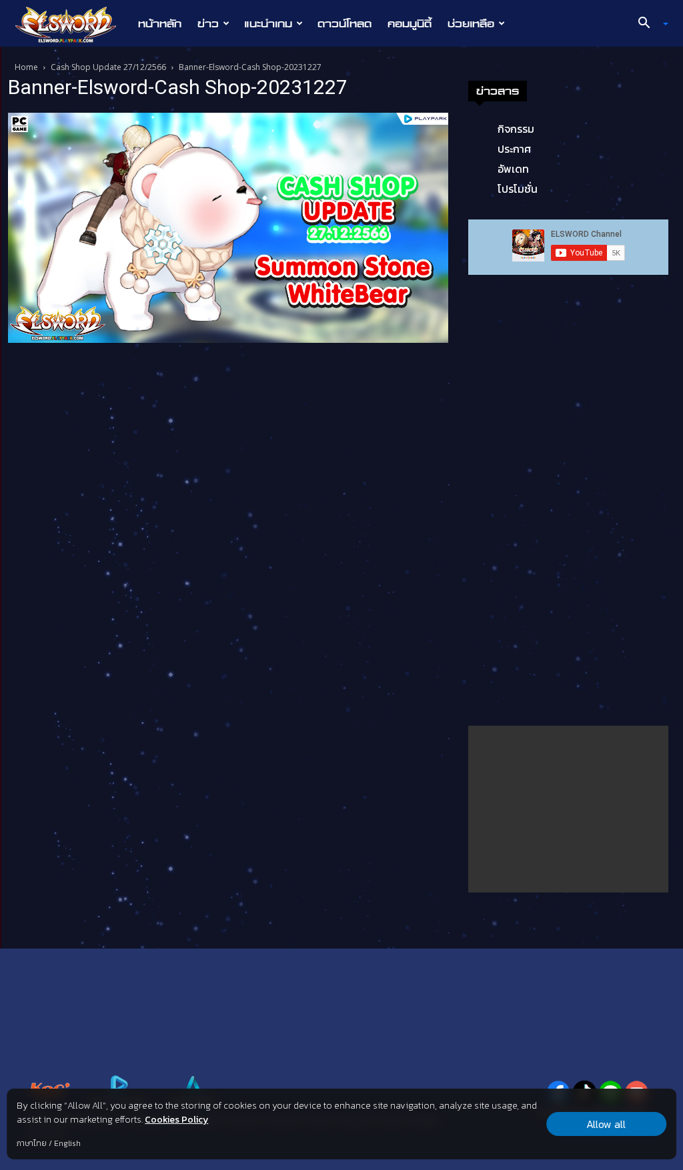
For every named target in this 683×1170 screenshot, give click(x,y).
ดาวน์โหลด (344, 23)
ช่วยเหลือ (471, 23)
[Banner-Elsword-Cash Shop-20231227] (228, 226)
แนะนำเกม (268, 23)
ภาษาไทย (32, 1143)
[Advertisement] (568, 809)
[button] (648, 24)
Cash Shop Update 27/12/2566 (108, 67)
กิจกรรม (516, 129)
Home (26, 67)
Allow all (606, 1124)
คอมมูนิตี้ (410, 23)
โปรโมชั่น (518, 189)
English (67, 1143)
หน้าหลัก (159, 23)
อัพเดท (513, 169)
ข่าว (208, 23)
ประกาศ (514, 149)
